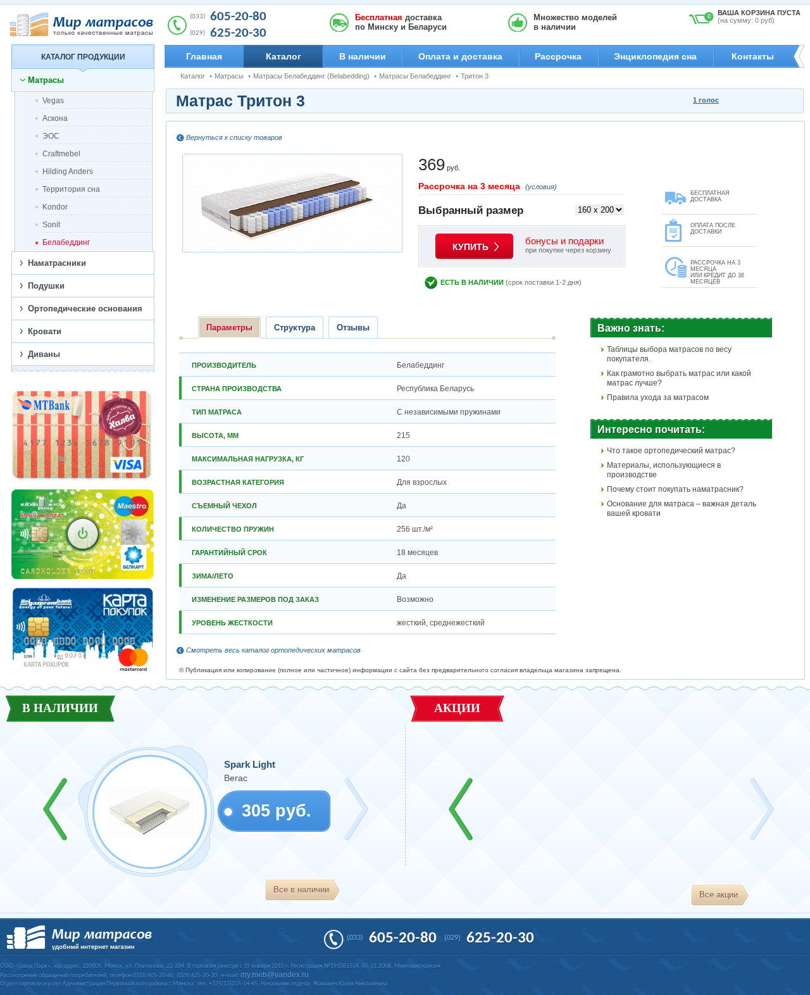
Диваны (44, 354)
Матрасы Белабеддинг (415, 76)
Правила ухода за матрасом (658, 397)
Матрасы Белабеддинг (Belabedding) (311, 76)
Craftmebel (61, 153)
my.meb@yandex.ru (274, 974)
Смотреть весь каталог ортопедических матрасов (273, 650)
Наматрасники (57, 263)
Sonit (51, 224)
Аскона (55, 118)
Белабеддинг (66, 242)
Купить (470, 247)
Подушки (46, 286)
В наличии (362, 56)
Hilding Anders (67, 171)
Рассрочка (558, 56)
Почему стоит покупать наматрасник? (675, 489)
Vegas (53, 100)
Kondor (55, 207)
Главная (204, 56)
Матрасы (229, 76)
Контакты (753, 56)
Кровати (44, 331)
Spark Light (249, 764)
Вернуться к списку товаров (234, 137)
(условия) (541, 187)
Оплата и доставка (460, 56)
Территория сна (71, 189)
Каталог (283, 56)
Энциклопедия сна (655, 56)
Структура (294, 327)
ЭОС (50, 136)
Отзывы (353, 327)
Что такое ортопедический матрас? (671, 450)
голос (706, 100)
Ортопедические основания (85, 308)
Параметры (229, 327)
